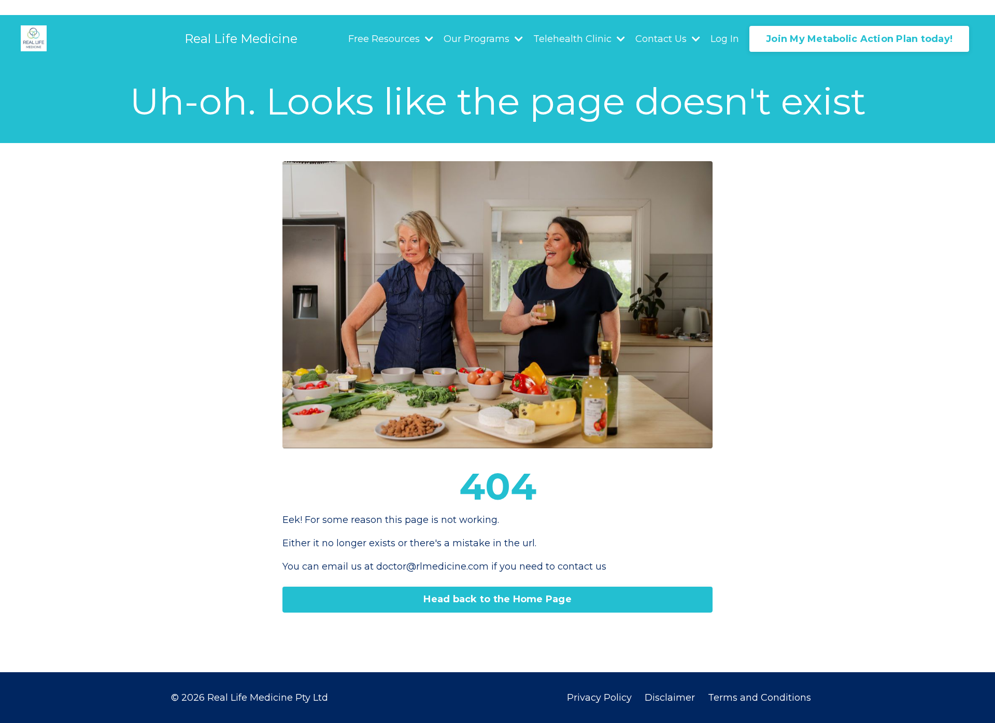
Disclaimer (671, 697)
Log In (724, 39)
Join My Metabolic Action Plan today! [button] (859, 39)
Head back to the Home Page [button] (497, 599)
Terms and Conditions (759, 697)
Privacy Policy (599, 697)
